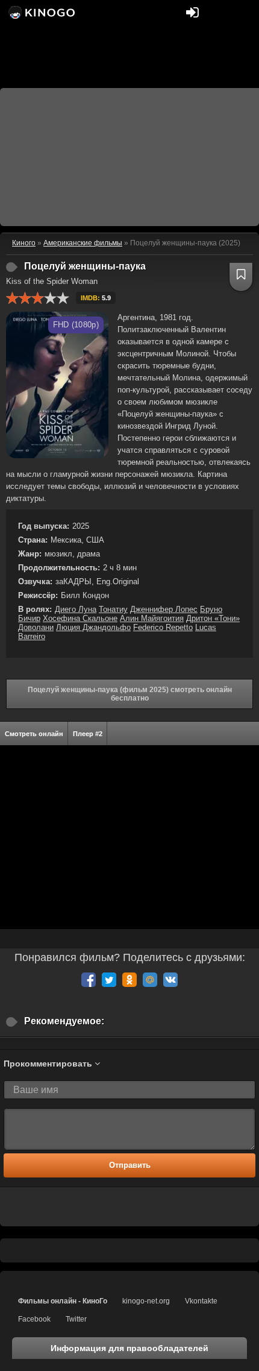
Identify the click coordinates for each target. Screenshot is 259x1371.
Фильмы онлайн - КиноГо (62, 1301)
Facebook (34, 1319)
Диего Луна (75, 609)
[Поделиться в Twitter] (109, 979)
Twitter (76, 1319)
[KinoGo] (40, 12)
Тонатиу (113, 609)
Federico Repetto (163, 627)
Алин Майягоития (152, 618)
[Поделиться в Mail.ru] (150, 979)
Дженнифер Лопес (164, 609)
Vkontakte (201, 1301)
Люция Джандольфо (93, 627)
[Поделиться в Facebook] (88, 979)
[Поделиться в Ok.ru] (129, 979)
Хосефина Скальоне (80, 618)
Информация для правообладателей (129, 1348)
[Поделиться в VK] (170, 979)
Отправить (130, 1165)
